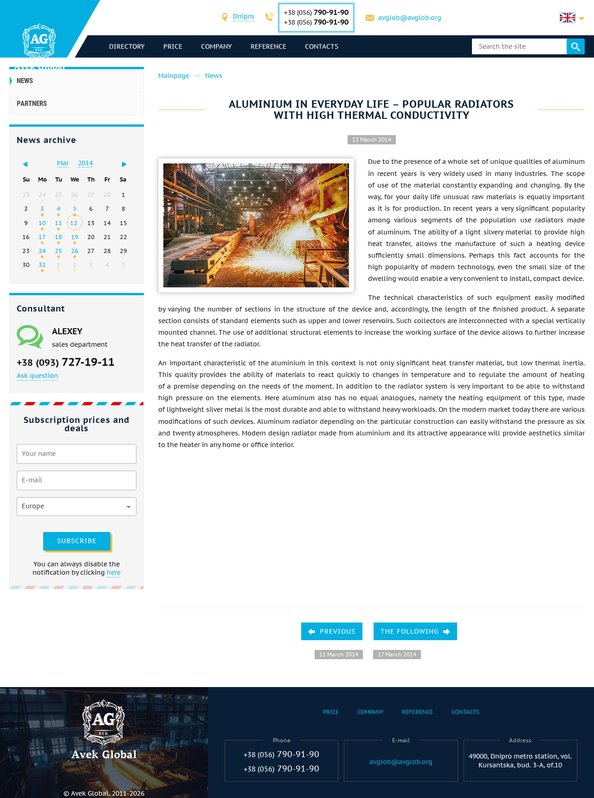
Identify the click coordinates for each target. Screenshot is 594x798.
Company (216, 46)
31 (42, 264)
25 (58, 250)
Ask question (37, 375)
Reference (268, 46)
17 (42, 236)
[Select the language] (572, 18)
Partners (32, 103)
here (114, 572)
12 (73, 223)
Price (172, 46)
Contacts (321, 46)
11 (58, 223)
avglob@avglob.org (409, 17)
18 (58, 236)
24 (42, 250)
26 (74, 250)
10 (42, 223)
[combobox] (243, 17)
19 (74, 236)
